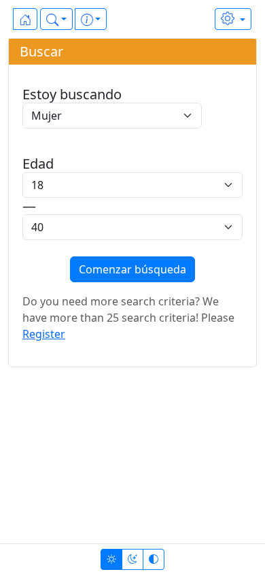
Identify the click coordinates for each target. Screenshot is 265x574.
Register (43, 333)
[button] (56, 19)
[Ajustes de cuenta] (233, 19)
